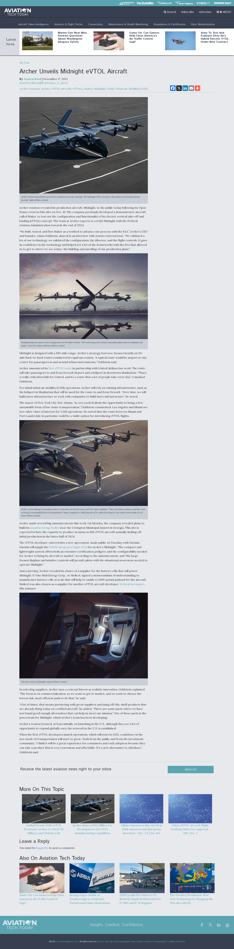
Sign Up (190, 769)
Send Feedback (29, 83)
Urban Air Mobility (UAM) (131, 88)
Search (171, 12)
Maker (88, 88)
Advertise (205, 12)
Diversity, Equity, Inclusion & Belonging (145, 941)
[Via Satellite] (145, 3)
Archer (45, 88)
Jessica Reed (32, 79)
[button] (224, 11)
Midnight (100, 88)
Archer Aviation (29, 88)
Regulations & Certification (169, 24)
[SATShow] (164, 3)
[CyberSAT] (203, 3)
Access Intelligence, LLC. (67, 941)
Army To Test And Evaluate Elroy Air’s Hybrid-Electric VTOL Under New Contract (215, 37)
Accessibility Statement (175, 941)
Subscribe (187, 12)
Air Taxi (24, 62)
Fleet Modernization (203, 24)
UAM (110, 88)
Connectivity (95, 24)
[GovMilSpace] (184, 3)
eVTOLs (78, 88)
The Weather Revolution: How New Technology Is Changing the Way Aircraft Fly (191, 899)
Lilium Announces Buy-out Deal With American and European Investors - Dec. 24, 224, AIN (141, 829)
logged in (42, 848)
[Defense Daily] (222, 3)
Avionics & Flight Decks (68, 24)
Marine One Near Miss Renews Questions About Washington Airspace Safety (72, 37)
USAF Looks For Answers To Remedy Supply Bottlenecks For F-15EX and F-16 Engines (140, 899)
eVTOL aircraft (61, 88)
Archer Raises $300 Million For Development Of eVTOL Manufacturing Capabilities (93, 829)
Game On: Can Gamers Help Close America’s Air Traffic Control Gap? (144, 37)
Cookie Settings (119, 941)
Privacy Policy (104, 941)
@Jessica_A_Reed (55, 83)
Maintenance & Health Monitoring (128, 24)
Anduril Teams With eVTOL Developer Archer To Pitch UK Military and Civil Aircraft (44, 829)
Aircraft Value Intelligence (33, 24)
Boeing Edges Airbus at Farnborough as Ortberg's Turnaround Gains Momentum (90, 899)
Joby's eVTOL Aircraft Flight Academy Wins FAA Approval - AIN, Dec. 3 (190, 829)
